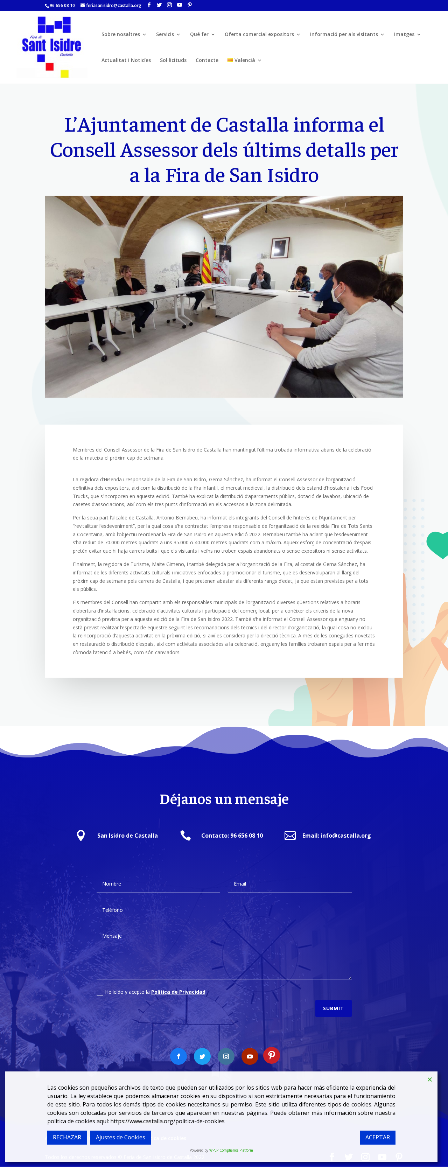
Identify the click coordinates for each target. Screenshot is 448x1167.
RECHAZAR (67, 1137)
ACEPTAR (377, 1137)
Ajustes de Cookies (120, 1137)
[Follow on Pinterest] (271, 1055)
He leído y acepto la (155, 991)
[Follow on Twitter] (202, 1056)
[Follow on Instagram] (226, 1056)
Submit (333, 1008)
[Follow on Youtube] (249, 1056)
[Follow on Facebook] (178, 1056)
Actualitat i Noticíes (126, 60)
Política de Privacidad (178, 991)
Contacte (207, 60)
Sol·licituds (173, 60)
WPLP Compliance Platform (231, 1150)
